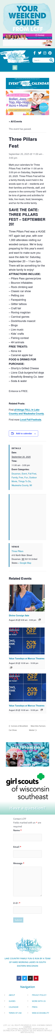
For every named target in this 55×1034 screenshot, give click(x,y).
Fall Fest (32, 473)
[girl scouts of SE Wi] (28, 785)
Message (18, 863)
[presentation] (27, 598)
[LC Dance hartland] (27, 754)
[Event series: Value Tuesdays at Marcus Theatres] (11, 667)
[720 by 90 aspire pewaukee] (27, 42)
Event (24, 473)
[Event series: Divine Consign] (40, 620)
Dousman (16, 473)
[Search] (51, 60)
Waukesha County (20, 485)
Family (15, 477)
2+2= (16, 902)
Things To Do (24, 481)
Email (17, 846)
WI (30, 485)
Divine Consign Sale (19, 615)
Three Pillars (17, 551)
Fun (26, 477)
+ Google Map (24, 562)
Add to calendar (24, 433)
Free (21, 477)
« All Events (15, 121)
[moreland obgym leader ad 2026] (27, 36)
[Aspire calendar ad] (27, 102)
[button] (14, 67)
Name (17, 830)
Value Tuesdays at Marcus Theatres (26, 658)
